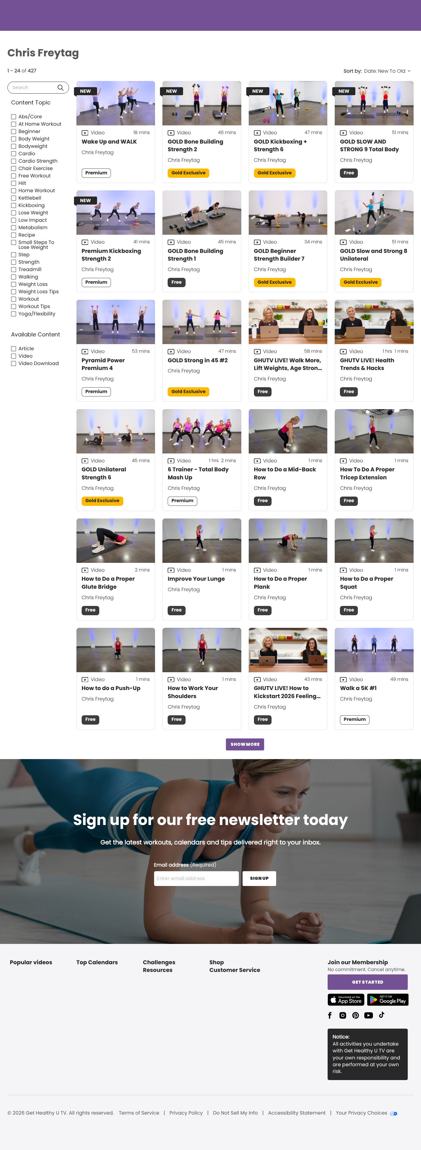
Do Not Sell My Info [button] (235, 1113)
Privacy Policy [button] (186, 1113)
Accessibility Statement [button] (297, 1113)
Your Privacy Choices (361, 1113)
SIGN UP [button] (259, 878)
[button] (60, 87)
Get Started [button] (367, 982)
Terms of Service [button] (139, 1113)
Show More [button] (245, 744)
